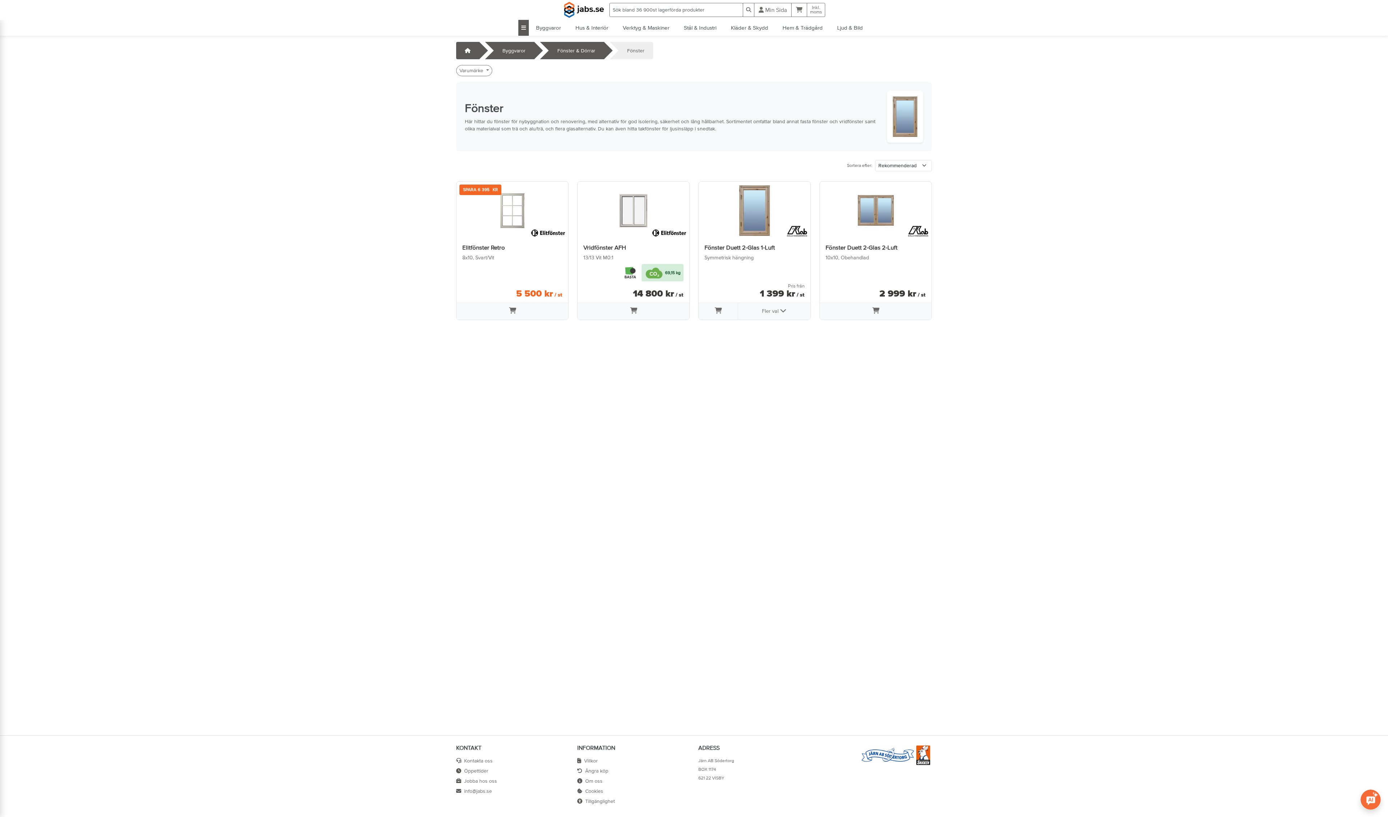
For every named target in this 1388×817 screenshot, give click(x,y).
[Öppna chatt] (1371, 800)
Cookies (594, 791)
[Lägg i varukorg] (512, 311)
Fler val (771, 311)
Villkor (591, 761)
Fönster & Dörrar (576, 50)
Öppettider (476, 771)
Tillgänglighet (600, 801)
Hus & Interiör (591, 28)
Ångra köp (596, 771)
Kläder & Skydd (749, 28)
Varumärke (472, 70)
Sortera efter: (859, 165)
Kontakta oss (478, 761)
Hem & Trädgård (803, 28)
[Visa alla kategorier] (523, 28)
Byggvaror (548, 28)
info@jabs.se (478, 791)
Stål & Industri (700, 28)
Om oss (594, 781)
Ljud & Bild (850, 28)
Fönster (635, 50)
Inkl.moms (816, 10)
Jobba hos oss (480, 781)
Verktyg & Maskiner (646, 28)
